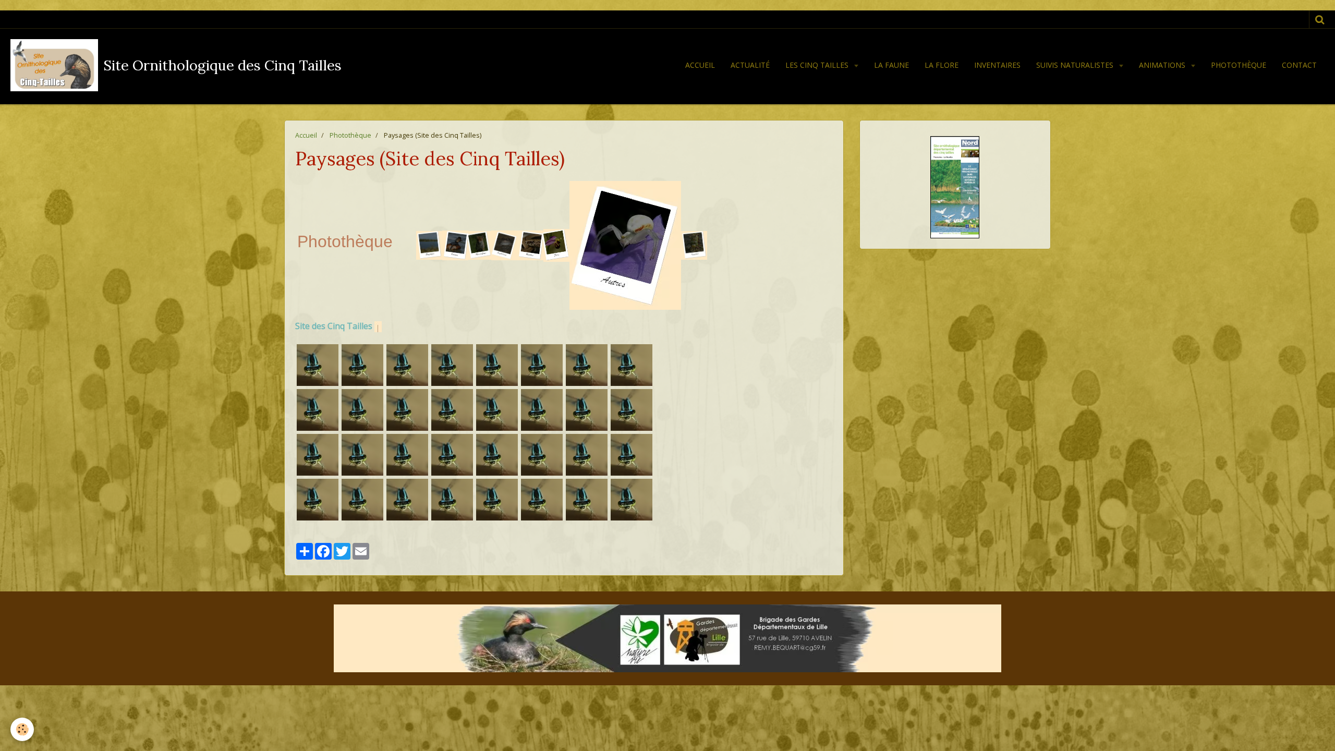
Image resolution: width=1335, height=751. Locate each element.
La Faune (891, 65)
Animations (1163, 65)
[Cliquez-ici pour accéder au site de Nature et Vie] (667, 638)
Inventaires (997, 65)
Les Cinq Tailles (818, 65)
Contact (1299, 65)
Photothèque (1238, 65)
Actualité (750, 65)
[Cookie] (22, 729)
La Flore (941, 65)
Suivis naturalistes (1075, 65)
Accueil (700, 65)
